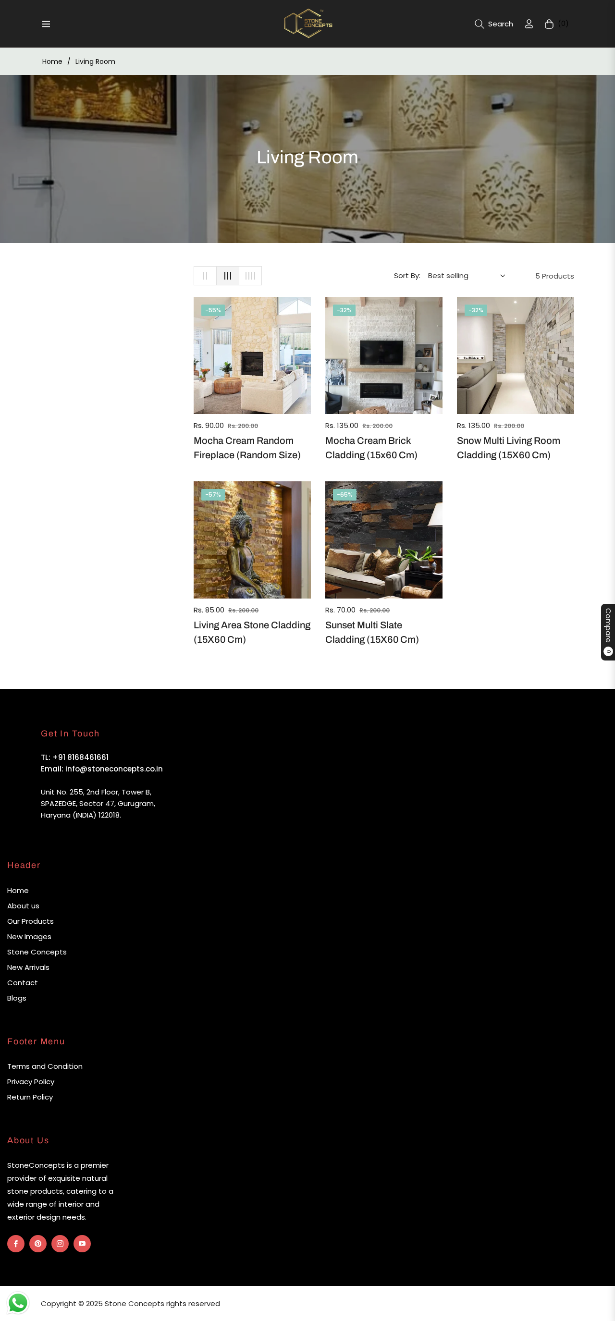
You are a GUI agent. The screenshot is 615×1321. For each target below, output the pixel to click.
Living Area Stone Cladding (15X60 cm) (252, 632)
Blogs (16, 998)
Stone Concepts (37, 952)
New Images (29, 936)
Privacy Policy (30, 1081)
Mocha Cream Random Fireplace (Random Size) (247, 447)
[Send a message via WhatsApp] (18, 1303)
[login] (529, 24)
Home (52, 61)
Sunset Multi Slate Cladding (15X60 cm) (372, 632)
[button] (494, 24)
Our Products (30, 921)
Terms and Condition (45, 1066)
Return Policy (30, 1097)
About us (23, 906)
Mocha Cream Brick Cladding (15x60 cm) (371, 447)
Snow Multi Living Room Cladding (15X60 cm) (508, 447)
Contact (22, 983)
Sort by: (407, 275)
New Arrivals (28, 967)
